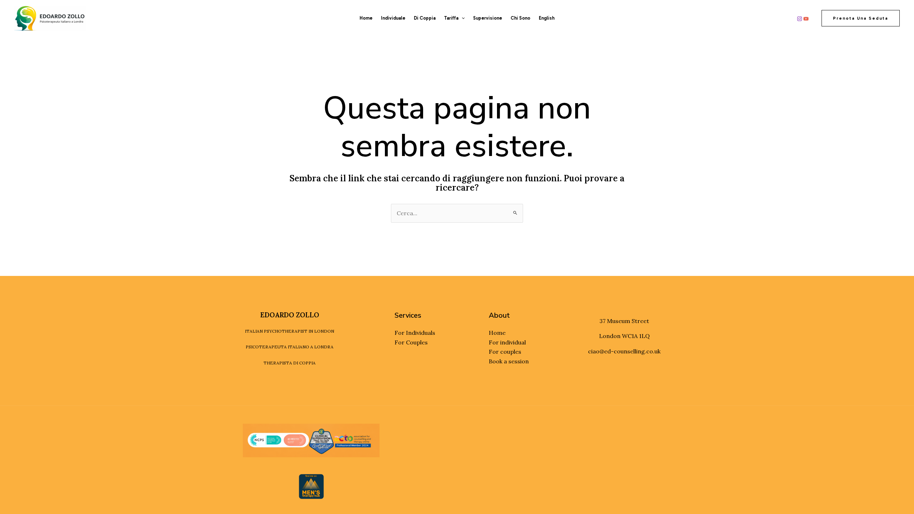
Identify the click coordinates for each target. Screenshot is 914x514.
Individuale (393, 18)
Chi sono (520, 18)
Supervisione (487, 18)
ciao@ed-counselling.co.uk (624, 351)
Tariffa (451, 18)
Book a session (509, 361)
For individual (507, 342)
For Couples (411, 342)
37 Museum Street (624, 320)
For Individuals (415, 332)
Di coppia (425, 18)
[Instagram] (799, 18)
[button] (461, 18)
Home (366, 18)
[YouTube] (806, 18)
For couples (505, 351)
